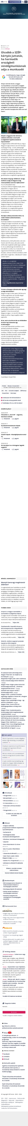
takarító (5, 842)
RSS (2, 1098)
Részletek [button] (7, 419)
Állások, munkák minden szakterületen (14, 869)
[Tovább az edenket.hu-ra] (14, 910)
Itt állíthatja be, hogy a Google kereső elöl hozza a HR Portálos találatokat (15, 77)
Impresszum (12, 1098)
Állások (7, 823)
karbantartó (7, 832)
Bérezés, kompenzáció (13, 386)
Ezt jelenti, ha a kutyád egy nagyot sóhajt (13, 936)
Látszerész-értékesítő (12, 853)
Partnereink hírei (11, 906)
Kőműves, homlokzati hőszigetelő (13, 839)
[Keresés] (23, 2)
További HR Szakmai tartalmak (12, 996)
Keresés (5, 1006)
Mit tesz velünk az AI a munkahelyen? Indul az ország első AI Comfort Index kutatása (13, 755)
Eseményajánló (6, 409)
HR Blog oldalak (10, 952)
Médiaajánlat (19, 1102)
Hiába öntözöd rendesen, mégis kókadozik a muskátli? (12, 922)
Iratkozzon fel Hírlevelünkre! (11, 397)
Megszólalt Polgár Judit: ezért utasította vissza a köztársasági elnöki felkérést (13, 680)
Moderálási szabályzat (7, 1102)
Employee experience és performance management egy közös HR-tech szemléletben (14, 748)
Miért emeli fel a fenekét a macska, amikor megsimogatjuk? (13, 932)
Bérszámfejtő (10, 798)
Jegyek (17, 419)
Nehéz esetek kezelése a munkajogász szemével (10, 892)
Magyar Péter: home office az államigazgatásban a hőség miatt (11, 706)
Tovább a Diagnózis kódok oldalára (12, 1015)
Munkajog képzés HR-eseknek (12, 889)
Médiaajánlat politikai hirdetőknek (11, 1106)
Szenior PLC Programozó (13, 860)
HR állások (8, 793)
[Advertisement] (14, 515)
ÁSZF (6, 1098)
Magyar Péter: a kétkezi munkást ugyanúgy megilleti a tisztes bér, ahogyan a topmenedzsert (14, 696)
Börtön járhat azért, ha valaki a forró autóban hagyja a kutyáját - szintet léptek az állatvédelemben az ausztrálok (13, 941)
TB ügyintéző (10, 795)
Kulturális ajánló (9, 1063)
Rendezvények (9, 880)
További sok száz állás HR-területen (14, 814)
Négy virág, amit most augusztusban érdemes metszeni (13, 918)
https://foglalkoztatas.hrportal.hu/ (13, 283)
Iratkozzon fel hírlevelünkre (9, 1108)
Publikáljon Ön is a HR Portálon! (12, 403)
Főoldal (4, 386)
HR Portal (7, 49)
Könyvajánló (8, 1033)
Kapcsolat (11, 1100)
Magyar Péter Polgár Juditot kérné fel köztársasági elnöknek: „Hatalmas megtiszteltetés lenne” (12, 686)
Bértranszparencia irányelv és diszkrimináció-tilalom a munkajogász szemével (12, 884)
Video (6, 1023)
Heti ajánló (8, 735)
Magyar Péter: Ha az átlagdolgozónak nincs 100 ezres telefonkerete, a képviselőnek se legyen (12, 726)
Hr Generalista (10, 803)
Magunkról (4, 1100)
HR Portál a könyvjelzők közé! (11, 400)
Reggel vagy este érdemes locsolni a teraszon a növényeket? (13, 914)
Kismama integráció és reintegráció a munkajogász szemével (12, 897)
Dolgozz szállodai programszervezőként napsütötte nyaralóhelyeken (13, 827)
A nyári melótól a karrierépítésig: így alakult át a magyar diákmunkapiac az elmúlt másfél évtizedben (13, 763)
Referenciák (21, 1098)
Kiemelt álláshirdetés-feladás (14, 873)
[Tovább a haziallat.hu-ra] (14, 928)
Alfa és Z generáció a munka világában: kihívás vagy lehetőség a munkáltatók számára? (14, 740)
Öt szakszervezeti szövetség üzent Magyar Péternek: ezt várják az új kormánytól (11, 674)
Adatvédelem (19, 1100)
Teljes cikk (16, 622)
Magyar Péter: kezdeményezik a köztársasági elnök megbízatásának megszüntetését (12, 712)
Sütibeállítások (5, 1104)
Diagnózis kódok (10, 1003)
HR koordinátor (10, 800)
